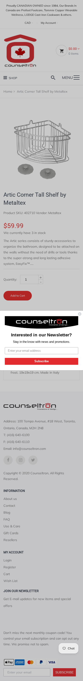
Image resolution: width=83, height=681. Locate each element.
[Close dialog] (80, 314)
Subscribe (41, 361)
